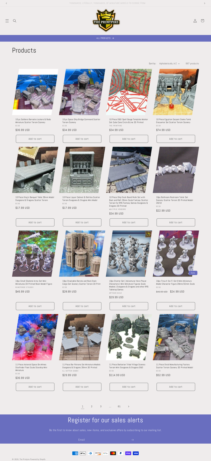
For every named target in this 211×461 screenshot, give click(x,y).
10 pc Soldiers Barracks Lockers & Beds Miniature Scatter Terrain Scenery (33, 121)
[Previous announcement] (6, 3)
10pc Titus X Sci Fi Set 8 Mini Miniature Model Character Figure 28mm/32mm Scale (175, 282)
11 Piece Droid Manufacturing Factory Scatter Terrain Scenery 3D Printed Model (174, 366)
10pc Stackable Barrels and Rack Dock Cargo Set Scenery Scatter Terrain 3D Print (81, 282)
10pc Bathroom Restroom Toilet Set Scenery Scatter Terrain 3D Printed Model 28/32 (174, 200)
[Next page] (128, 406)
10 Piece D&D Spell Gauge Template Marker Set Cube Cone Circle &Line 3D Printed (128, 121)
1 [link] (82, 406)
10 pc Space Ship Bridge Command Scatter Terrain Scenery (81, 121)
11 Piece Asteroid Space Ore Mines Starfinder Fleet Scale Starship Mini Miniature (31, 367)
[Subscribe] (132, 440)
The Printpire (25, 459)
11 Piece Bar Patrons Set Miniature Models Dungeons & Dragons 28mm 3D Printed (81, 366)
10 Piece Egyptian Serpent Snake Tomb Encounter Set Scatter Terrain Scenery (173, 121)
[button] (7, 20)
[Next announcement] (204, 3)
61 (119, 406)
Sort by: (152, 63)
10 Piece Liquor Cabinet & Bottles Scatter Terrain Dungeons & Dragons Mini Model (81, 199)
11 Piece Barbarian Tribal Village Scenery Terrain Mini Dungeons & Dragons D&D (127, 366)
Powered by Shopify (38, 459)
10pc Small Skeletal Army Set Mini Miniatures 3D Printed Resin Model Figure (33, 282)
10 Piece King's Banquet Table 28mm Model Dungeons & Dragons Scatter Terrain (34, 199)
